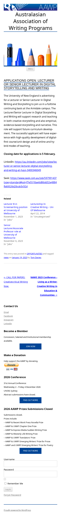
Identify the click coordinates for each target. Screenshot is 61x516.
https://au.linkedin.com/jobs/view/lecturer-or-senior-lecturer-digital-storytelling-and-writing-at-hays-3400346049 (30, 166)
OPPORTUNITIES (34, 253)
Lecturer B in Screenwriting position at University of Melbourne (16, 208)
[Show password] (5, 479)
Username (9, 459)
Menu (30, 69)
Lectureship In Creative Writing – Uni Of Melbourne (41, 207)
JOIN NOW (30, 346)
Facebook (8, 316)
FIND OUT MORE (30, 400)
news (6, 257)
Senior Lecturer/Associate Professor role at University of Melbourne (13, 231)
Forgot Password (12, 494)
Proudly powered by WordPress (17, 510)
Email (6, 312)
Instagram (8, 319)
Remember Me (15, 483)
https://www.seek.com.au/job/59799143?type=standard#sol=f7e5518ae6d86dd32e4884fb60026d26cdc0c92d (30, 182)
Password (9, 469)
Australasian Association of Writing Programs (30, 21)
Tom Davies (35, 257)
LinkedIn (8, 323)
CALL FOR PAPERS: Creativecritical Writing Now (16, 282)
